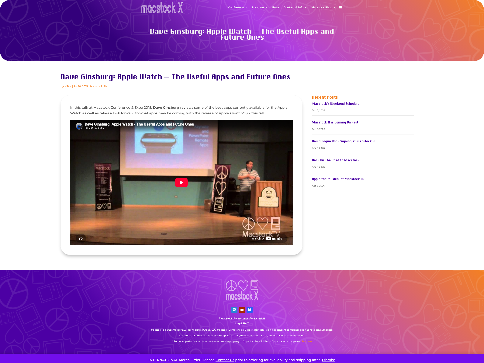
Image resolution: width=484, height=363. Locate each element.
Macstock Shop (321, 7)
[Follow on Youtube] (242, 310)
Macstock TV (98, 86)
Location (258, 7)
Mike (68, 86)
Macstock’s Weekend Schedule (335, 103)
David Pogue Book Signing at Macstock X (343, 141)
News (275, 7)
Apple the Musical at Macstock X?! (338, 179)
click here (306, 341)
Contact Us (225, 360)
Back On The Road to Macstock (335, 160)
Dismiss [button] (328, 360)
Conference (236, 7)
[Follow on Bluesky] (250, 310)
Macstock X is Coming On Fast (335, 122)
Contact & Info (293, 7)
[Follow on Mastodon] (234, 310)
